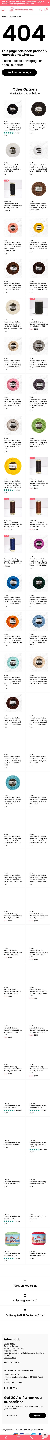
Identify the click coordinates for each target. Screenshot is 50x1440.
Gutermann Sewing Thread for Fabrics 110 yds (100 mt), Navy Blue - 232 (13, 561)
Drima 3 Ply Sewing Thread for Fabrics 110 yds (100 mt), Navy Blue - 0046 (39, 1070)
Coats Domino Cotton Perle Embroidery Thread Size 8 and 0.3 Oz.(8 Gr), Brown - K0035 (38, 207)
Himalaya (7, 1103)
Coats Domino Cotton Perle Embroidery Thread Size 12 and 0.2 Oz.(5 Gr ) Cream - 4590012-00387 (38, 680)
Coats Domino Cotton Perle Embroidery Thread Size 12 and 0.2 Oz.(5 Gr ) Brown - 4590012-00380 (12, 721)
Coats (6, 122)
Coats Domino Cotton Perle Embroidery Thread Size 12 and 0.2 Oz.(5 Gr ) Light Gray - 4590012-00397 (12, 444)
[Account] (31, 1437)
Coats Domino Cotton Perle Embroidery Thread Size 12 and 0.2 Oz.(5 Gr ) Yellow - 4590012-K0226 (38, 245)
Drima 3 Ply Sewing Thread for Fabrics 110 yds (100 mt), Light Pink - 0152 (13, 1069)
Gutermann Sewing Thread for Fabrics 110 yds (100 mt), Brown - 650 (39, 524)
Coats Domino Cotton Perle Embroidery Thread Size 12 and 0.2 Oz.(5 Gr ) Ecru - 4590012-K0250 (12, 364)
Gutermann (7, 202)
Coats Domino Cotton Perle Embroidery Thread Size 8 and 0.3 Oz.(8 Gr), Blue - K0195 (12, 801)
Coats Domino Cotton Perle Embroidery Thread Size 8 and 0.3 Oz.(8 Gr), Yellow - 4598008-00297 (13, 484)
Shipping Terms (10, 1350)
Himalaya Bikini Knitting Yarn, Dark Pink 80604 (38, 1183)
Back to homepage (19, 72)
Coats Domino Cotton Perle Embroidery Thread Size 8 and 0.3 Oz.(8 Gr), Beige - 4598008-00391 (12, 839)
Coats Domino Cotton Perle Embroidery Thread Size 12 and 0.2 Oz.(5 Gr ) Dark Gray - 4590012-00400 (38, 404)
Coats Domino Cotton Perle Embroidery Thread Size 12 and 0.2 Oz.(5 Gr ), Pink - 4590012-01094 (12, 403)
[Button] (41, 10)
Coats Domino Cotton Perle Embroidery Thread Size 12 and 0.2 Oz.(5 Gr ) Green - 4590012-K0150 (38, 601)
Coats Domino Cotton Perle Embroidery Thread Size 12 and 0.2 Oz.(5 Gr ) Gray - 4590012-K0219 (38, 364)
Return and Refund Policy (14, 1348)
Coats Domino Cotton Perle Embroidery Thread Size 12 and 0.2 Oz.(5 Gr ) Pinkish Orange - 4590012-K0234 (12, 246)
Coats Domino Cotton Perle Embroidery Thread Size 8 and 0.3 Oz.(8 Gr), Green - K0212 (38, 760)
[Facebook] (4, 1388)
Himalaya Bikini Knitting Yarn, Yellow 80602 (12, 1183)
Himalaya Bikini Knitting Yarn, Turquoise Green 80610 (38, 1145)
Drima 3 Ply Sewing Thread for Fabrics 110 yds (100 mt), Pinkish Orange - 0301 (39, 992)
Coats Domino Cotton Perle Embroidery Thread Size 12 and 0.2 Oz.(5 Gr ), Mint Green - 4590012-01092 (12, 681)
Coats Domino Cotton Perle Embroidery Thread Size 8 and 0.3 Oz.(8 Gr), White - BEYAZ (12, 168)
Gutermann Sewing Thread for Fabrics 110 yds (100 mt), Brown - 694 (13, 524)
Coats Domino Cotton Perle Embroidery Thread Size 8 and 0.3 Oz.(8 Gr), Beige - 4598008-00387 (38, 839)
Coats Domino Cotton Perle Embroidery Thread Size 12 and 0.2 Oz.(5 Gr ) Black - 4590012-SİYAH (12, 127)
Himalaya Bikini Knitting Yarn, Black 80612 (38, 1107)
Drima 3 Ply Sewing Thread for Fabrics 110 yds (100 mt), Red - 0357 (13, 991)
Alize (31, 1214)
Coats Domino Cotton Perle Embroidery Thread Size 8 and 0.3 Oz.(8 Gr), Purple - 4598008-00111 (38, 878)
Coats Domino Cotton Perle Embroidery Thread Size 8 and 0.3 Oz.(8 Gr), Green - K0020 (38, 443)
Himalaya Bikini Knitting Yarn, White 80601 (12, 1107)
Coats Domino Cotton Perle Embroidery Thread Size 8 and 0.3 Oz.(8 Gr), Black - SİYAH (38, 127)
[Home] (6, 1437)
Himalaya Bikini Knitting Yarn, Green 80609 (12, 1254)
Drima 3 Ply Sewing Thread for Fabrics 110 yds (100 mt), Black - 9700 (39, 324)
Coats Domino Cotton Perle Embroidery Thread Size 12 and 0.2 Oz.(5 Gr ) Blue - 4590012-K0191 (12, 601)
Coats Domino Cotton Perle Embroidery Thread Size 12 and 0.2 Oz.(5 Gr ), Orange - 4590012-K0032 (13, 639)
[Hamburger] (4, 10)
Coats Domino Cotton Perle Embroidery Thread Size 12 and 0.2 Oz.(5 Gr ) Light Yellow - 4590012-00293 (12, 761)
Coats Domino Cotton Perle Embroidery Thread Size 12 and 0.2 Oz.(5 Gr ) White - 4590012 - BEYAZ (38, 168)
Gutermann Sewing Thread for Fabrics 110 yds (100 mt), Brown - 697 (39, 483)
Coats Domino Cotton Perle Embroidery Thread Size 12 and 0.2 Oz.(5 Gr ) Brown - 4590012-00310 (38, 721)
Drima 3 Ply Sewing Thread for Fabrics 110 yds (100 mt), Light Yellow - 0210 (13, 1031)
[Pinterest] (14, 1388)
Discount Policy (10, 1358)
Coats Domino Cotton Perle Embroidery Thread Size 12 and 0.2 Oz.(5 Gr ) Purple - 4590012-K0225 (38, 562)
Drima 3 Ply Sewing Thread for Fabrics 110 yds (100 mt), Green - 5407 (13, 916)
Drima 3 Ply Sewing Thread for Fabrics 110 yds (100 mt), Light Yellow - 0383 (39, 954)
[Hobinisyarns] (21, 9)
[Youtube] (17, 1388)
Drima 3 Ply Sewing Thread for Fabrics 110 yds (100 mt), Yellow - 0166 (39, 1030)
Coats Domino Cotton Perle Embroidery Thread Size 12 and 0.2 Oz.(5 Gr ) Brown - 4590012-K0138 (12, 286)
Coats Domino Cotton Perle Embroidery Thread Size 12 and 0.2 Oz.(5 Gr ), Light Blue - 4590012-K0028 (38, 640)
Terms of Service (11, 1346)
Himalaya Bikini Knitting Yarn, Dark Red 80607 (38, 1254)
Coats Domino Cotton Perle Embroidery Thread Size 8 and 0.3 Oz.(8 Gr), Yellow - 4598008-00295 (13, 878)
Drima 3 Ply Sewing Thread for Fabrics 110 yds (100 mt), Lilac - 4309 (13, 953)
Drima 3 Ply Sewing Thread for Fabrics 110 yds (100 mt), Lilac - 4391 (39, 916)
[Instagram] (7, 1388)
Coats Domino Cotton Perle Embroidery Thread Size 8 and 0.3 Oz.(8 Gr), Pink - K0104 (38, 801)
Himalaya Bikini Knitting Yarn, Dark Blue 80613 (12, 1144)
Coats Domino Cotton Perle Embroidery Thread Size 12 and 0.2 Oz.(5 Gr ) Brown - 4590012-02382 (38, 286)
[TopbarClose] (48, 3)
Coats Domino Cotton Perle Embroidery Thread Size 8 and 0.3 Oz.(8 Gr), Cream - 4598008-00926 (13, 325)
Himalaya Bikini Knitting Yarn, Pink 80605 (12, 1217)
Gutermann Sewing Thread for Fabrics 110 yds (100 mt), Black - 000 (13, 206)
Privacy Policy (9, 1344)
